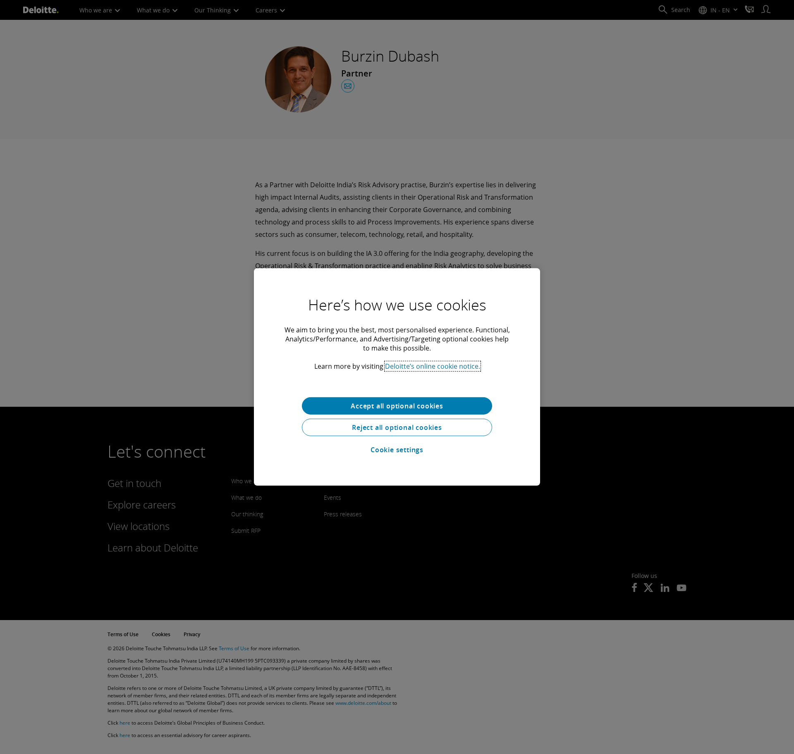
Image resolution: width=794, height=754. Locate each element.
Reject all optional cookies (397, 427)
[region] (397, 377)
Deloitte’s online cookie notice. (432, 366)
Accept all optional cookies (397, 405)
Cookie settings (397, 449)
